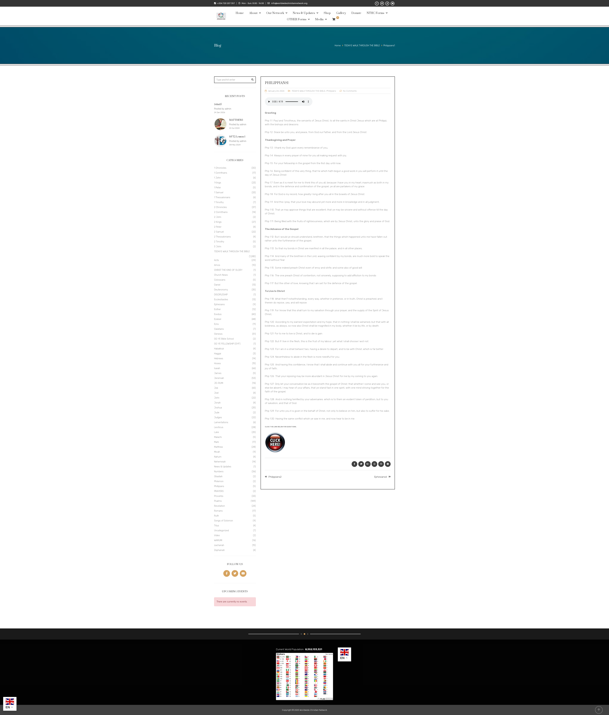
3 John (217, 246)
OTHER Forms (296, 19)
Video (217, 535)
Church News (221, 275)
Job (216, 388)
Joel (216, 393)
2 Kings (218, 222)
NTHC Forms (375, 13)
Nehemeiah (220, 461)
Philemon (218, 481)
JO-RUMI (218, 383)
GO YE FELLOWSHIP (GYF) (227, 343)
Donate (356, 13)
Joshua (218, 407)
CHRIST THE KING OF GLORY (228, 270)
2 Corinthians (221, 212)
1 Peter (217, 187)
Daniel (217, 284)
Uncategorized (221, 530)
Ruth (216, 515)
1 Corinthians (220, 173)
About (253, 13)
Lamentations (221, 422)
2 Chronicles (220, 207)
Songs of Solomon (223, 520)
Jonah (217, 402)
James (217, 373)
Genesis (218, 334)
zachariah (219, 545)
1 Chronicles (220, 168)
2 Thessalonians (222, 236)
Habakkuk (219, 348)
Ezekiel (217, 319)
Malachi (218, 437)
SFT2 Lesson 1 (237, 136)
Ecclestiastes (221, 299)
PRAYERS (219, 491)
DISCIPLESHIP (221, 294)
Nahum (217, 456)
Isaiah (217, 368)
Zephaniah (219, 550)
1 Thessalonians (222, 197)
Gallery (341, 13)
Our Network (275, 13)
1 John (217, 177)
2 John (217, 217)
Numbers (218, 471)
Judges (218, 417)
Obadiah (218, 476)
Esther (217, 309)
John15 (218, 104)
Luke (216, 432)
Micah (217, 452)
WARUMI (218, 540)
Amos (217, 265)
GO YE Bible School (224, 339)
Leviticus (218, 427)
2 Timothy (219, 241)
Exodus (218, 314)
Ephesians (219, 304)
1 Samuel (218, 192)
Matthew (218, 447)
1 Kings (217, 182)
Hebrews (218, 358)
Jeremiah (219, 378)
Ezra (216, 324)
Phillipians (331, 91)
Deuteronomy (221, 289)
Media (319, 19)
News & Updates (304, 13)
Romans (218, 511)
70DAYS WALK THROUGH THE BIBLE (308, 91)
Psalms (218, 501)
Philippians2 (275, 476)
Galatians (219, 329)
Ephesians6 (380, 476)
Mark (216, 442)
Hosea (217, 363)
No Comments (350, 91)
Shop (327, 13)
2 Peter (217, 227)
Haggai (217, 353)
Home (240, 13)
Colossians (219, 280)
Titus (216, 525)
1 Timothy (219, 202)
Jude (216, 412)
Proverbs (218, 496)
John (216, 397)
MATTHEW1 (236, 120)
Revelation (219, 506)
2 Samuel (219, 232)
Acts (216, 260)
